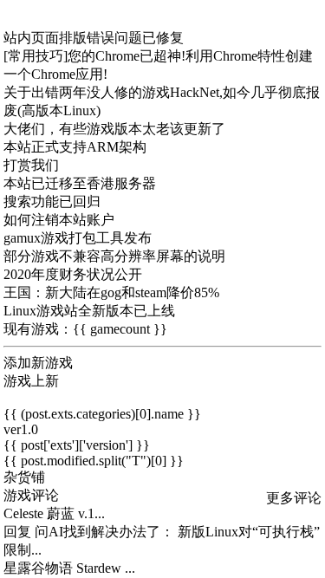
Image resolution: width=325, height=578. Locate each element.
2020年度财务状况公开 (72, 274)
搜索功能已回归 (52, 201)
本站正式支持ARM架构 (74, 147)
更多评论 (294, 497)
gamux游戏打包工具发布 (77, 238)
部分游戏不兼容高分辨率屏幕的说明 (114, 256)
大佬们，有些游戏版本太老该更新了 (114, 128)
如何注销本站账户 (58, 219)
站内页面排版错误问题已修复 (93, 37)
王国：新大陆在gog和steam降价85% (111, 292)
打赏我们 (31, 165)
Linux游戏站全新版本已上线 (89, 310)
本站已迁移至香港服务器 (79, 183)
